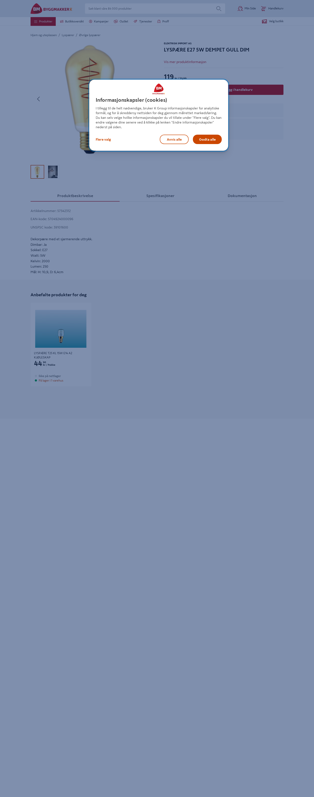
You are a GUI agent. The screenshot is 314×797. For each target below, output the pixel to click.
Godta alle (207, 139)
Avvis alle (174, 139)
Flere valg (103, 139)
